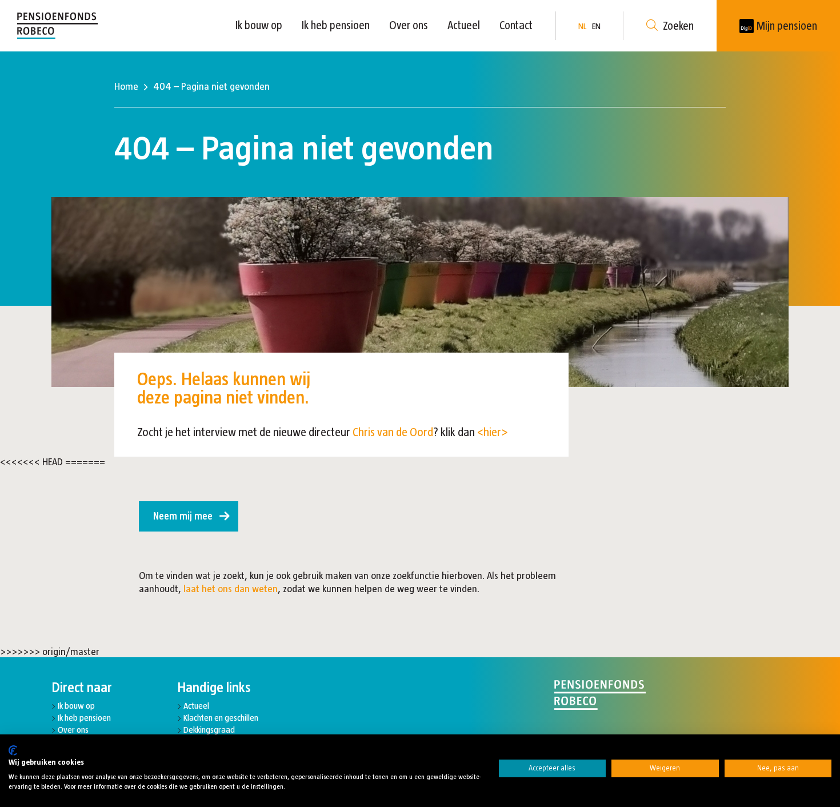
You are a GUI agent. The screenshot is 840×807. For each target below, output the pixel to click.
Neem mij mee (183, 516)
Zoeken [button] (678, 25)
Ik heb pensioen (336, 25)
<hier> (492, 431)
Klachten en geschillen (220, 717)
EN (596, 26)
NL (582, 26)
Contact (516, 25)
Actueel (463, 25)
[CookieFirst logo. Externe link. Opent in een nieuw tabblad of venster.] (13, 750)
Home (126, 86)
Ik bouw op (258, 25)
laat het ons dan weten (230, 588)
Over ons (408, 25)
